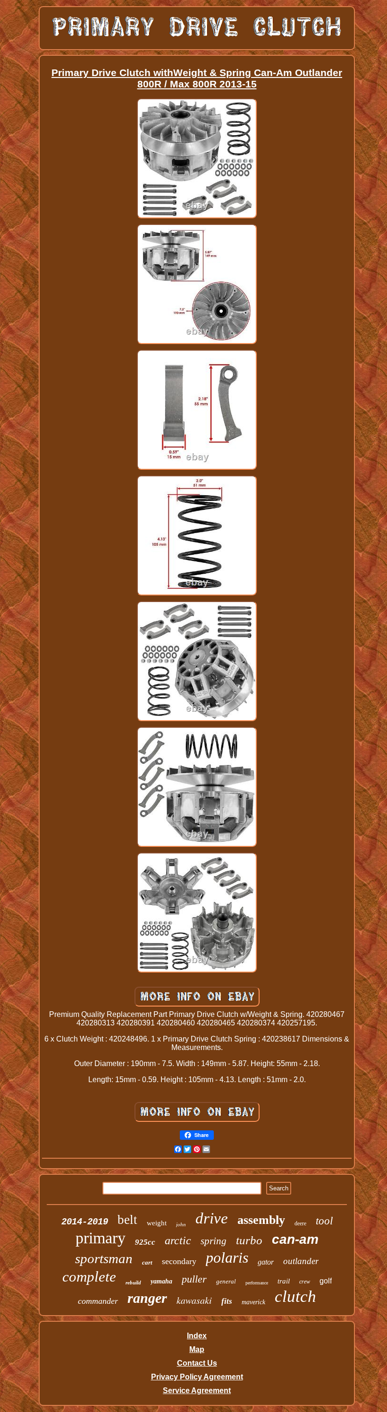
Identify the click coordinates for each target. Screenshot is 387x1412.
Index (197, 1336)
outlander (301, 1261)
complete (89, 1276)
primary (101, 1238)
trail (284, 1281)
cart (147, 1262)
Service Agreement (197, 1390)
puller (194, 1279)
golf (326, 1281)
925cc (145, 1242)
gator (266, 1262)
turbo (249, 1240)
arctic (178, 1240)
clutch (295, 1296)
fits (226, 1301)
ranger (147, 1298)
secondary (179, 1261)
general (226, 1281)
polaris (227, 1257)
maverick (253, 1302)
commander (98, 1301)
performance (256, 1282)
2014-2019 (84, 1222)
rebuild (133, 1282)
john (181, 1224)
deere (300, 1223)
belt (127, 1220)
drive (211, 1218)
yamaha (161, 1281)
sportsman (104, 1258)
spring (214, 1241)
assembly (261, 1220)
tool (324, 1221)
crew (304, 1281)
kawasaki (194, 1300)
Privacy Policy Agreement (197, 1377)
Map (196, 1349)
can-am (295, 1239)
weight (157, 1223)
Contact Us (197, 1363)
